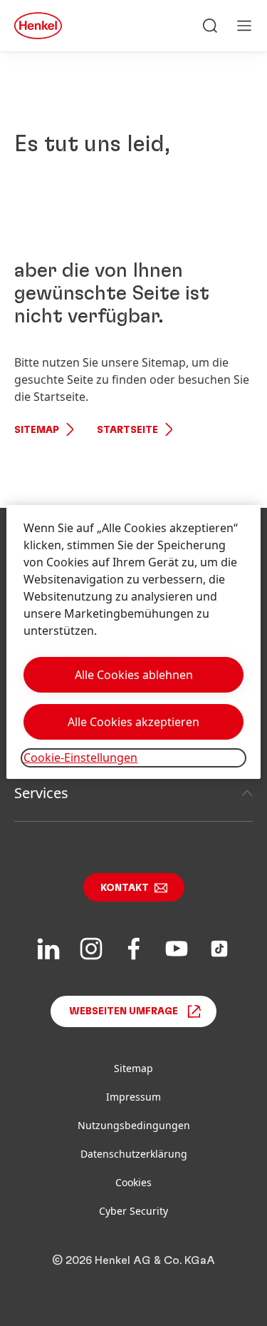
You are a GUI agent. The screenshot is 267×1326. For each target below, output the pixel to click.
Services (41, 792)
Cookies (133, 1182)
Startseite (127, 430)
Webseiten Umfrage (123, 1011)
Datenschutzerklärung (133, 1154)
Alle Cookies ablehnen (134, 675)
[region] (133, 641)
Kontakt (124, 888)
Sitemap (36, 430)
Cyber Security (133, 1211)
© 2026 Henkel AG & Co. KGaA (133, 1260)
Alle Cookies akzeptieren (133, 722)
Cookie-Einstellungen (80, 757)
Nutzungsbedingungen (134, 1125)
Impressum (133, 1096)
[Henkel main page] (38, 25)
